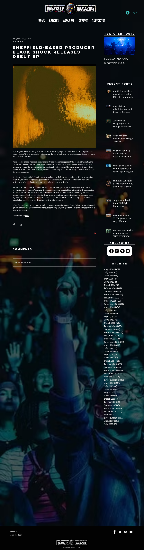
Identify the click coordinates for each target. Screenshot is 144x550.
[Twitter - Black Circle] (122, 251)
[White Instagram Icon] (125, 532)
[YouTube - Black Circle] (128, 251)
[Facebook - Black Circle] (111, 251)
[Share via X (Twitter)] (21, 224)
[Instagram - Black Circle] (117, 251)
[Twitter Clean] (120, 532)
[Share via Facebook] (14, 224)
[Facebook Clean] (114, 532)
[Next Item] (130, 46)
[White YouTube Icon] (131, 532)
